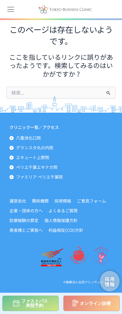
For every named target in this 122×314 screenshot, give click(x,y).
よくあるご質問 (63, 210)
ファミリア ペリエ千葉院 (39, 177)
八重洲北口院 (28, 138)
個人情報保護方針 (61, 220)
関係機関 (40, 201)
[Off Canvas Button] (10, 9)
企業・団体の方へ (26, 210)
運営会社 (17, 201)
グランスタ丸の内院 (34, 147)
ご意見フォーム (91, 201)
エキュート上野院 (32, 157)
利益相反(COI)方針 (66, 230)
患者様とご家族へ (26, 230)
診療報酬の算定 (23, 220)
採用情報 (62, 201)
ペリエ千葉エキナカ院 (36, 167)
